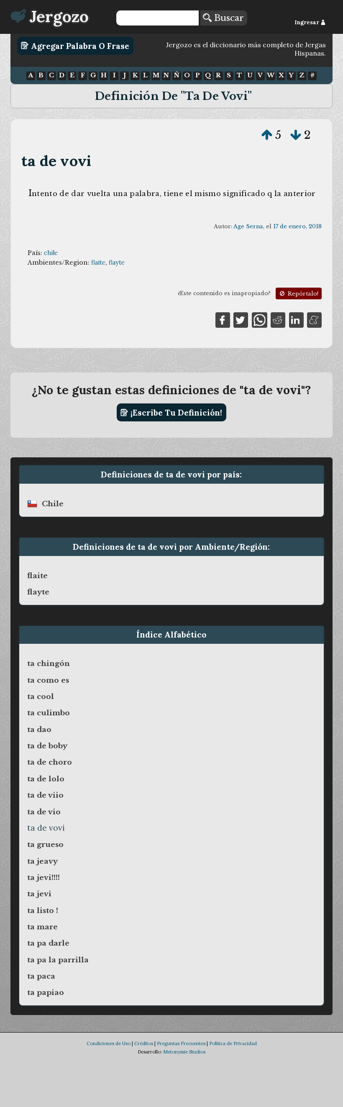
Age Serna (248, 226)
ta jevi (39, 893)
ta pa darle (48, 943)
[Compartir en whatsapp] (259, 319)
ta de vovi (56, 160)
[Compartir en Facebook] (222, 319)
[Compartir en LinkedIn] (296, 319)
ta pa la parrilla (58, 959)
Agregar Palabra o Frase (79, 46)
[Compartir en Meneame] (314, 319)
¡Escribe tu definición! (175, 413)
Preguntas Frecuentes (181, 1043)
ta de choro (49, 762)
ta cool (40, 696)
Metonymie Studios (184, 1052)
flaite (98, 262)
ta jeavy (42, 861)
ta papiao (45, 992)
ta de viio (45, 795)
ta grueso (45, 844)
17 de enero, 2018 (297, 226)
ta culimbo (48, 712)
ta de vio (44, 811)
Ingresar (307, 22)
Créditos (143, 1043)
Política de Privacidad (233, 1043)
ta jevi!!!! (43, 877)
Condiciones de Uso (109, 1043)
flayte (117, 262)
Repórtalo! (302, 294)
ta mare (42, 926)
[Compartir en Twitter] (240, 319)
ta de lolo (45, 778)
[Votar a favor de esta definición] (266, 135)
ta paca (41, 976)
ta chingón (48, 663)
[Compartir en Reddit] (278, 319)
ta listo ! (42, 910)
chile (51, 253)
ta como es (48, 680)
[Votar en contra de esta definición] (295, 135)
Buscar (228, 18)
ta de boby (47, 745)
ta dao (39, 729)
